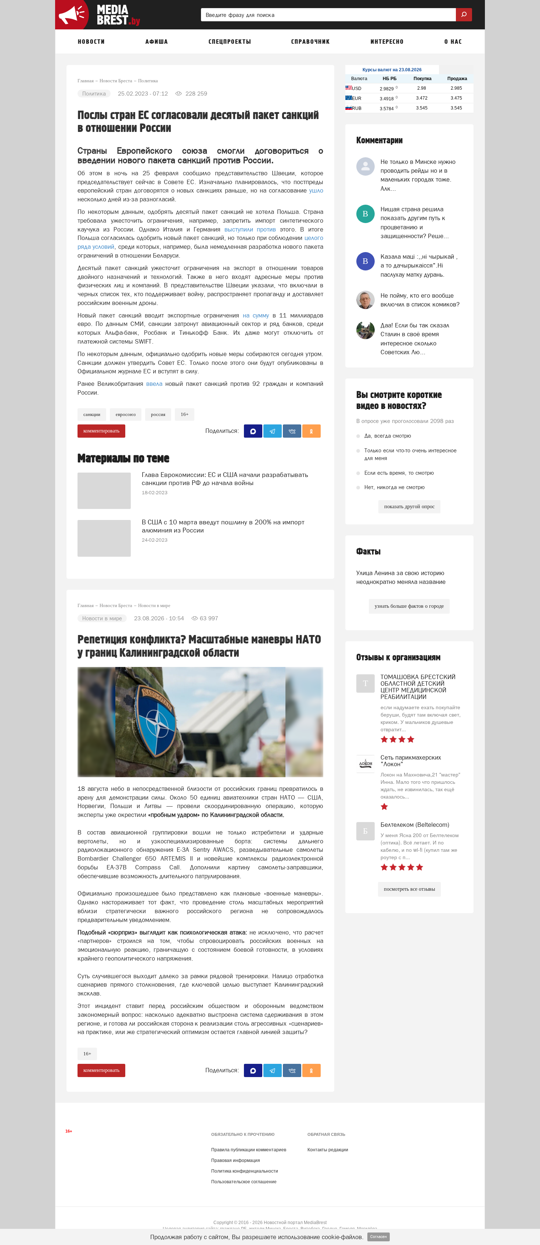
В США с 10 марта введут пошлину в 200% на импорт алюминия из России (223, 526)
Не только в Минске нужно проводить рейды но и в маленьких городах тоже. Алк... (418, 175)
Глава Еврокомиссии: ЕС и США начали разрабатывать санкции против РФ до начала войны (225, 479)
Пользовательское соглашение (244, 1181)
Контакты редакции (327, 1149)
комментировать (101, 431)
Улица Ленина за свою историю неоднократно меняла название (401, 577)
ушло (316, 190)
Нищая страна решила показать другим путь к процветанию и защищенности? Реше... (415, 222)
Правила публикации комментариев (248, 1149)
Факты (368, 551)
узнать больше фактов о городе (409, 606)
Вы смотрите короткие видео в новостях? (399, 401)
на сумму (256, 315)
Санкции (91, 414)
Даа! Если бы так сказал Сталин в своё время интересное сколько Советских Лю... (415, 339)
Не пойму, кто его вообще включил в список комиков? (420, 300)
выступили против (250, 229)
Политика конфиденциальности (244, 1171)
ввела (154, 383)
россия (158, 414)
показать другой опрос (409, 506)
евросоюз (126, 414)
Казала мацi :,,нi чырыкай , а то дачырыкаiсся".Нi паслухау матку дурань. (419, 265)
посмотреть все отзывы (409, 889)
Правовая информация (235, 1160)
